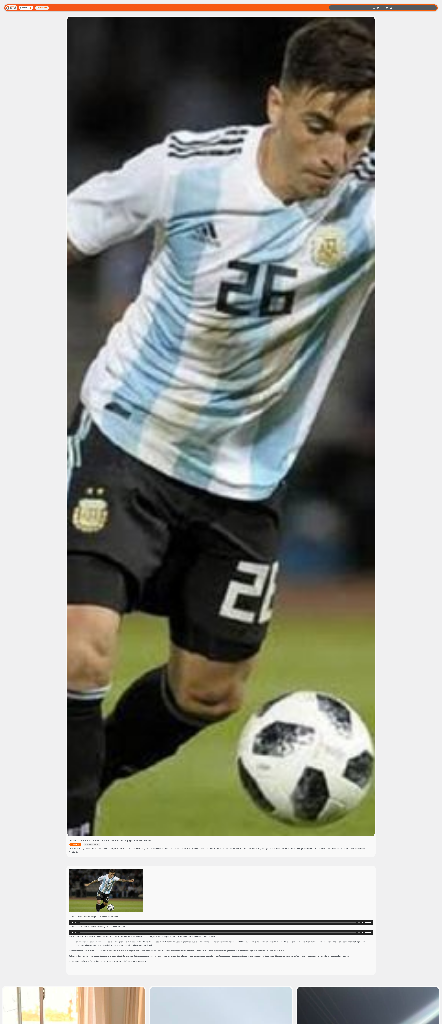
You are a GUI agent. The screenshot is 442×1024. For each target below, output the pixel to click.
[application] (221, 922)
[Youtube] (387, 8)
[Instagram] (374, 8)
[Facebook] (382, 8)
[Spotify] (391, 8)
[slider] (368, 922)
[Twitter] (378, 8)
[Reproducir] (72, 922)
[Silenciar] (363, 922)
